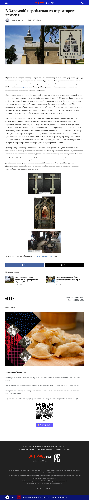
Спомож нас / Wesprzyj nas (15, 372)
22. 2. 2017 (31, 20)
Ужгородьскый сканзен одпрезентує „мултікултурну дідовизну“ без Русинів (26, 280)
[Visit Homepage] (42, 2)
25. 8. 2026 (18, 285)
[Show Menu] (6, 2)
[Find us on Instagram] (43, 488)
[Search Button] (82, 2)
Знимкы (58, 449)
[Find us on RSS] (49, 488)
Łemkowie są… (10, 307)
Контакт (67, 449)
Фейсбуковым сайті (45, 256)
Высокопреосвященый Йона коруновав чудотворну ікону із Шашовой (68, 280)
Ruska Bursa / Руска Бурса (32, 446)
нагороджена (25, 87)
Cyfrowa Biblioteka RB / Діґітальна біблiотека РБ (36, 449)
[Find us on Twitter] (40, 488)
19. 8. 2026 (59, 285)
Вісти (39, 20)
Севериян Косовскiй (17, 20)
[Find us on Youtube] (47, 488)
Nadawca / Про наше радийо (54, 446)
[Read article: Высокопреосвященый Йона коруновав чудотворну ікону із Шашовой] (50, 279)
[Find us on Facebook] (37, 488)
